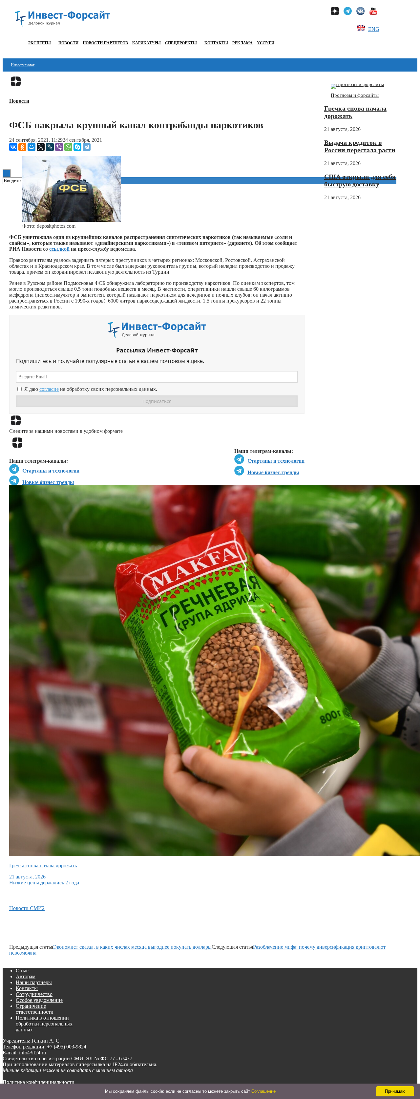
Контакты (216, 43)
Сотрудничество (34, 994)
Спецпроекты (181, 43)
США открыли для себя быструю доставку (360, 180)
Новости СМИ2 (27, 908)
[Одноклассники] (22, 147)
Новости (68, 43)
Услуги (265, 43)
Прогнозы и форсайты (355, 95)
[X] (41, 147)
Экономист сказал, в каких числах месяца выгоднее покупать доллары (132, 947)
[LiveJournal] (50, 147)
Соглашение (263, 1091)
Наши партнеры (34, 982)
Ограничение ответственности (34, 1009)
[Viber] (59, 147)
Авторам (25, 976)
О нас (22, 970)
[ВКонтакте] (13, 147)
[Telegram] (87, 147)
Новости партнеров (105, 43)
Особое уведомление (39, 1000)
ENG (373, 29)
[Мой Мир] (31, 147)
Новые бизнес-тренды (273, 472)
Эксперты (39, 43)
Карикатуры (146, 43)
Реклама (242, 43)
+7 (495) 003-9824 (66, 1046)
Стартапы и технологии (275, 461)
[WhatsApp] (68, 147)
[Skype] (77, 147)
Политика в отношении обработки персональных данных (44, 1023)
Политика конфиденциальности (38, 1082)
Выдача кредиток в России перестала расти (359, 146)
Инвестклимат (22, 65)
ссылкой (59, 249)
